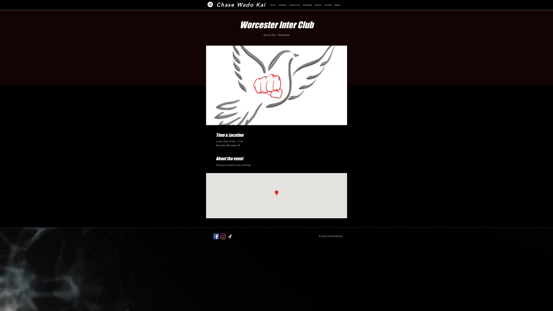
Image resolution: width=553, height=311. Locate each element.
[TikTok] (230, 236)
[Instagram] (223, 236)
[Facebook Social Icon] (216, 236)
